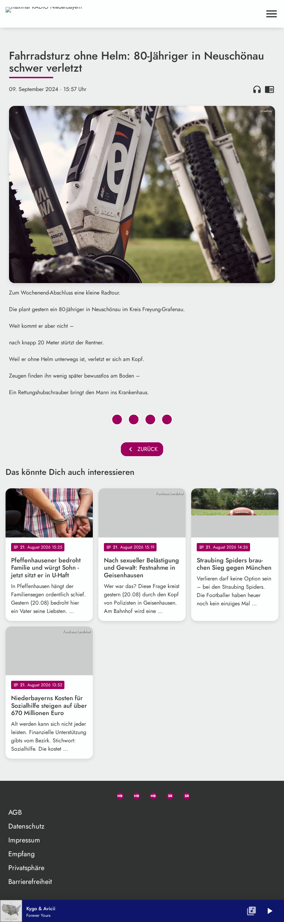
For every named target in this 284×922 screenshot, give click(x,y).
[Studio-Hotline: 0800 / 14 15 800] (100, 794)
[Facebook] (133, 794)
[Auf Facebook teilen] (117, 419)
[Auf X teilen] (133, 419)
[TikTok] (200, 794)
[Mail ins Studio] (83, 794)
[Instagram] (150, 794)
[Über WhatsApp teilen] (150, 419)
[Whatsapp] (117, 794)
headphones (257, 89)
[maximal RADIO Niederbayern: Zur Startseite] (134, 14)
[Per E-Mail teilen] (166, 419)
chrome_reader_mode (269, 89)
